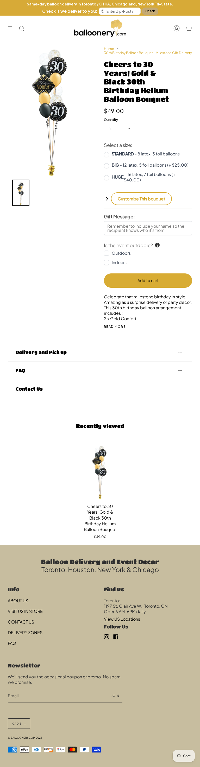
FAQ (20, 370)
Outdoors (121, 253)
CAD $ (17, 723)
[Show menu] (12, 28)
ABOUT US (18, 600)
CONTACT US (21, 622)
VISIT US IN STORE (25, 611)
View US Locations (122, 619)
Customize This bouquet (141, 198)
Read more (115, 326)
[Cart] (189, 28)
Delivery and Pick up (41, 352)
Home (109, 49)
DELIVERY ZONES (25, 632)
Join (115, 695)
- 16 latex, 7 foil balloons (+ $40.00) (144, 177)
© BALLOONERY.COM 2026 (25, 737)
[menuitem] (21, 193)
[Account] (176, 28)
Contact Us (29, 388)
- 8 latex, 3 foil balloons (146, 153)
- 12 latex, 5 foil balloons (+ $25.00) (150, 165)
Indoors (119, 262)
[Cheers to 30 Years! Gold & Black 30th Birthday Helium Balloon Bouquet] (100, 471)
